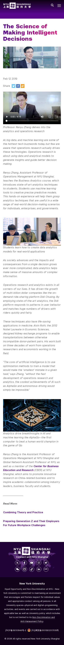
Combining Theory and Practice (23, 512)
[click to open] (59, 5)
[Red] (45, 569)
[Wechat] (17, 569)
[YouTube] (31, 562)
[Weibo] (22, 86)
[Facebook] (18, 86)
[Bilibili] (24, 569)
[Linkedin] (38, 569)
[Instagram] (38, 562)
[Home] (17, 5)
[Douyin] (31, 569)
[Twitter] (13, 86)
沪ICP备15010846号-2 (15, 630)
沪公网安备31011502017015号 (45, 630)
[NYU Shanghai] (32, 551)
